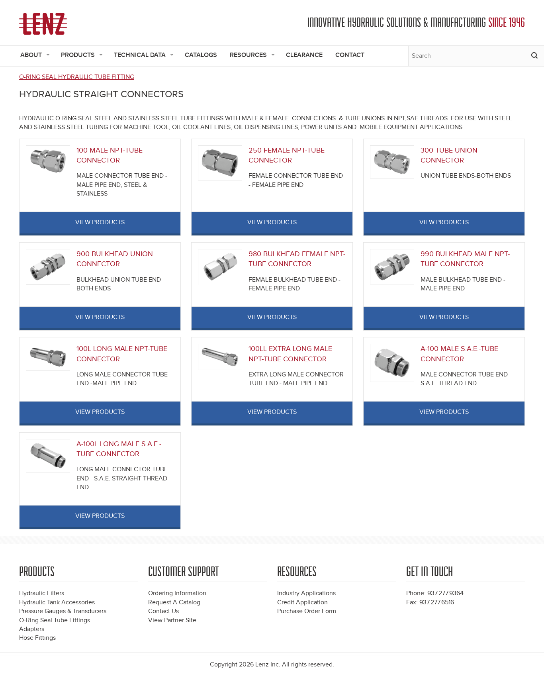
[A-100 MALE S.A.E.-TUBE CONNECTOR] (392, 362)
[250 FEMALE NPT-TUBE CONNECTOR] (220, 163)
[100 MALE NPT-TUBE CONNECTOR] (48, 161)
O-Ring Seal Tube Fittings (54, 620)
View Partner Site (172, 620)
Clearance (304, 55)
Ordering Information (177, 593)
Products (75, 55)
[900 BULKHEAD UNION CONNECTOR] (48, 266)
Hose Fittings (37, 638)
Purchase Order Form (306, 611)
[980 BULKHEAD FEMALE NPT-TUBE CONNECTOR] (220, 267)
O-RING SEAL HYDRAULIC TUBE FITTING (76, 77)
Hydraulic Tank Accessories (57, 602)
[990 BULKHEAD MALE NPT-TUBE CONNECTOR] (392, 266)
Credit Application (302, 602)
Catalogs (201, 55)
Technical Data (137, 55)
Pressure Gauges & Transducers (62, 611)
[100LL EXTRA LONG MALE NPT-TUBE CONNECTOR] (220, 357)
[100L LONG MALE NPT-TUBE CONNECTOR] (48, 357)
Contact (349, 55)
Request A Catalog (174, 602)
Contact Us (163, 611)
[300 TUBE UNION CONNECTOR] (392, 161)
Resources (245, 55)
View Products (100, 222)
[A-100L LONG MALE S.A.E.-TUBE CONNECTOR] (48, 455)
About (28, 55)
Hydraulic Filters (41, 593)
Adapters (31, 629)
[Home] (43, 24)
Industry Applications (306, 593)
